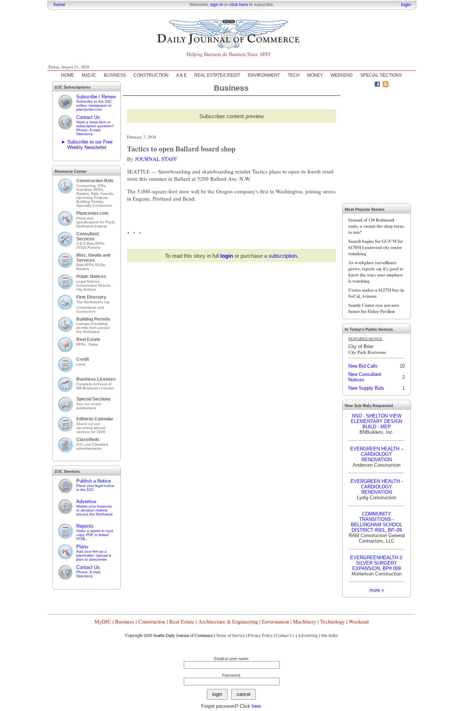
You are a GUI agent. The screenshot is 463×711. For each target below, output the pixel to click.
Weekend (359, 621)
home (59, 4)
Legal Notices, (88, 281)
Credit (82, 359)
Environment (275, 621)
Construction (151, 621)
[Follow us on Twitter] (369, 85)
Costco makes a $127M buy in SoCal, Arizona (376, 293)
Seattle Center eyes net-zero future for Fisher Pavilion (373, 308)
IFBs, (102, 186)
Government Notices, (94, 285)
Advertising (308, 635)
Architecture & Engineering (228, 621)
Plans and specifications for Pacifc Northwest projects (95, 222)
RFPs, (99, 190)
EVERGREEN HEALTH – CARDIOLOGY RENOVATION (376, 454)
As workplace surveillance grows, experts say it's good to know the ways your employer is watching (375, 272)
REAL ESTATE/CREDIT (217, 75)
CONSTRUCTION (151, 75)
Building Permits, (90, 202)
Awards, (107, 194)
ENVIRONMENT (264, 75)
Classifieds (87, 439)
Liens (80, 364)
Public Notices (91, 276)
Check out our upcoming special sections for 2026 (90, 428)
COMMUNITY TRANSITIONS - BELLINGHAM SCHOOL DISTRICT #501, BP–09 (376, 522)
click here (238, 4)
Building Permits (93, 319)
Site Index (329, 635)
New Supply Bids (366, 388)
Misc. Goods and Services (93, 258)
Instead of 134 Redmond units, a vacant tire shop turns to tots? (376, 226)
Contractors (85, 311)
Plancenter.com (92, 213)
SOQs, (82, 247)
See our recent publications (88, 406)
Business (124, 621)
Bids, (96, 194)
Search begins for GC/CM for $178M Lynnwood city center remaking (375, 247)
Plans (93, 552)
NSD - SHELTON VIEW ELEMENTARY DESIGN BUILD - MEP (376, 421)
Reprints (94, 532)
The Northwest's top (93, 302)
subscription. (283, 256)
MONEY (315, 75)
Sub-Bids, (85, 190)
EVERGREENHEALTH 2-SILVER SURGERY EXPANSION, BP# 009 (376, 563)
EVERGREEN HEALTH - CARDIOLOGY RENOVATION (377, 487)
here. (257, 706)
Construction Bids (95, 180)
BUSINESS (115, 75)
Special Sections (93, 399)
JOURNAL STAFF (156, 158)
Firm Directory (91, 297)
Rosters (94, 247)
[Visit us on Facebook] (377, 85)
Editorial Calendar (94, 418)
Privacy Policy (260, 635)
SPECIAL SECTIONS (381, 75)
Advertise (94, 507)
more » (376, 590)
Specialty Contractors (94, 205)
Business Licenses (96, 379)
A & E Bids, (85, 243)
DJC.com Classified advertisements (92, 446)
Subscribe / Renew (96, 102)
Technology (332, 621)
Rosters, (83, 194)
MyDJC (89, 75)
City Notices (86, 289)
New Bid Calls (363, 366)
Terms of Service (230, 635)
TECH (294, 75)
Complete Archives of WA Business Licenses (95, 386)
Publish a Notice (95, 485)
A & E (181, 75)
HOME (67, 75)
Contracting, (87, 186)
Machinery (304, 621)
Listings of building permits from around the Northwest (93, 328)
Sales (93, 344)
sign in (216, 4)
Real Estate (88, 339)
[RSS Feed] (385, 85)
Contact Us (95, 125)
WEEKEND (342, 75)
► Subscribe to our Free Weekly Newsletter (86, 144)
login (406, 4)
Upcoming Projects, (92, 198)
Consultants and (90, 307)
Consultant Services (87, 236)
